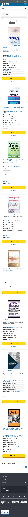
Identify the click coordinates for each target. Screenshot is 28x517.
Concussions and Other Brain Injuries (13, 215)
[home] (5, 4)
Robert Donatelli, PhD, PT (8, 381)
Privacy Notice (3, 508)
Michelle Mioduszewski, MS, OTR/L (14, 56)
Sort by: (4, 18)
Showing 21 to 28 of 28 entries (8, 463)
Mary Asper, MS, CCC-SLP (17, 436)
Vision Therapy (7, 319)
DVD (4, 232)
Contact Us (7, 490)
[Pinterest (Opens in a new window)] (19, 497)
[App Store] (15, 502)
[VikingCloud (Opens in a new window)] (5, 512)
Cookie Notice (17, 508)
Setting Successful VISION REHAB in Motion (13, 46)
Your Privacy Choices (10, 508)
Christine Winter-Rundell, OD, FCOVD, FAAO (13, 380)
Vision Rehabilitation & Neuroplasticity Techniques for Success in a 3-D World (13, 106)
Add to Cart (13, 78)
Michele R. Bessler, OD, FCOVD (15, 327)
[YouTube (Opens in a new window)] (24, 497)
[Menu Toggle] (25, 4)
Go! (25, 17)
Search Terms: (5, 23)
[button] (14, 23)
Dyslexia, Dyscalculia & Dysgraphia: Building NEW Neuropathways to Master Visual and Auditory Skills (13, 429)
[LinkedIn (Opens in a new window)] (14, 497)
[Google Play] (23, 502)
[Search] (25, 8)
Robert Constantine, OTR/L (14, 220)
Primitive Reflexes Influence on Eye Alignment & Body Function (13, 160)
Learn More (13, 81)
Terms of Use (17, 506)
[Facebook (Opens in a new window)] (3, 497)
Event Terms (23, 506)
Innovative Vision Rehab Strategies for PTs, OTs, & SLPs (13, 269)
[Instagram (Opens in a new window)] (8, 497)
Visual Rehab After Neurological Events (12, 371)
